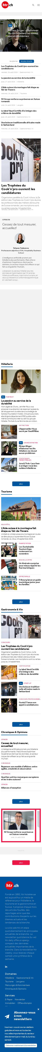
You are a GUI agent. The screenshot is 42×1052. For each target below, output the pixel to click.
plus (21, 484)
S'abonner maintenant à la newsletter (21, 1045)
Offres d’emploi (25, 1003)
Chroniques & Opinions (14, 732)
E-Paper (9, 999)
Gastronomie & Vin (12, 609)
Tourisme (6, 491)
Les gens (20, 981)
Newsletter (20, 999)
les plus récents (26, 61)
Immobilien (10, 1003)
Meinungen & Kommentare (17, 985)
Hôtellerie (7, 364)
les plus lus (14, 61)
